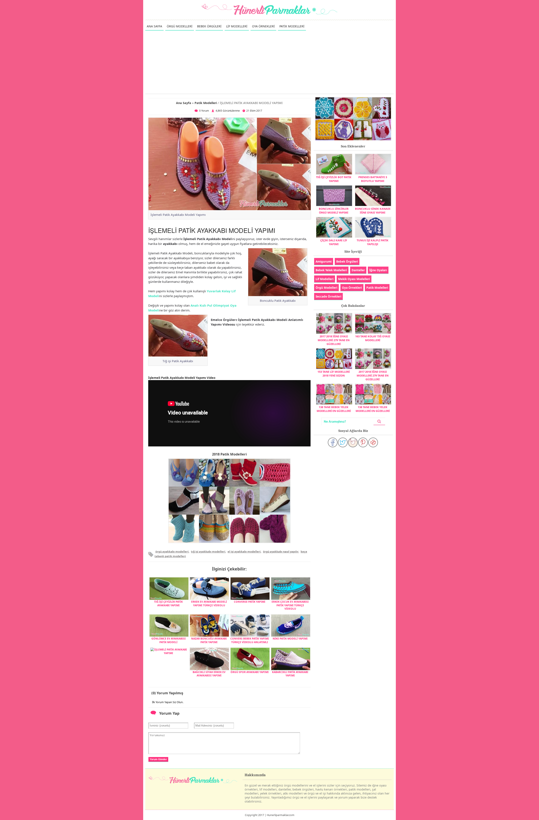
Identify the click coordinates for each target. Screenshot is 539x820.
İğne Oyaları (378, 270)
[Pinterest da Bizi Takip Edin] (363, 442)
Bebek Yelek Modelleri (331, 270)
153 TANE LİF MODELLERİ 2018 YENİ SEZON (334, 373)
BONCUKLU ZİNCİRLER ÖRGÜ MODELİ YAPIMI (333, 210)
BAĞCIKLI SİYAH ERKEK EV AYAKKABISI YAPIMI (209, 673)
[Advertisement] (269, 61)
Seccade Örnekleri (328, 296)
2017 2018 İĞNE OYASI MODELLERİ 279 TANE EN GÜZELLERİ (334, 340)
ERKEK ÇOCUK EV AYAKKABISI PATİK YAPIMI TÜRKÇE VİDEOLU (290, 605)
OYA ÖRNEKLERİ (263, 26)
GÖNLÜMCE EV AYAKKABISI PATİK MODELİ (168, 640)
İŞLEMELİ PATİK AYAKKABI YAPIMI (170, 651)
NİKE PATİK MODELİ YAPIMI (290, 638)
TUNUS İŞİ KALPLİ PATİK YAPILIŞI (372, 242)
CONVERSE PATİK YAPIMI (249, 602)
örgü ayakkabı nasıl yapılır (280, 551)
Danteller (358, 270)
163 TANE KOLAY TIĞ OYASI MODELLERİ (372, 338)
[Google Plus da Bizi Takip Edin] (373, 442)
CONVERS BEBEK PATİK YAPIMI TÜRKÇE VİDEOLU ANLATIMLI (249, 640)
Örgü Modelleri (326, 288)
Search (379, 421)
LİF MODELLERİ (236, 26)
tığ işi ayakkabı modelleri (208, 551)
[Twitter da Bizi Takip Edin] (343, 442)
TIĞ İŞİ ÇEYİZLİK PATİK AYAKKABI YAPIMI (168, 603)
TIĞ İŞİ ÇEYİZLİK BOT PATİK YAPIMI (333, 179)
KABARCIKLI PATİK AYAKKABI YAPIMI (290, 673)
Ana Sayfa (183, 103)
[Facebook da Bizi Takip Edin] (333, 442)
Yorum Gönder (158, 759)
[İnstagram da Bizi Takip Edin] (353, 442)
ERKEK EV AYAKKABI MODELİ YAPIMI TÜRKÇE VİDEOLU (209, 603)
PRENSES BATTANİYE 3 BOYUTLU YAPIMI (372, 179)
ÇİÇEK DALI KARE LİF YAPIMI (333, 242)
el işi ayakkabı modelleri (244, 551)
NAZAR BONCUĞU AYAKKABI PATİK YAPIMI (209, 640)
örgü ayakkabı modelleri (172, 551)
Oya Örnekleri (352, 288)
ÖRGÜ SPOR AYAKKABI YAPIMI (250, 672)
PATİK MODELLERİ (291, 26)
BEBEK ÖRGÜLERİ (209, 26)
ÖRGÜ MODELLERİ (179, 26)
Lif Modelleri (325, 279)
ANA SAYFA (154, 26)
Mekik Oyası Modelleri (354, 279)
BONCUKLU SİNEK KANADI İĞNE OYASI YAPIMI (372, 210)
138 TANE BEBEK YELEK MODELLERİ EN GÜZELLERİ (334, 409)
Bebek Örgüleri (347, 261)
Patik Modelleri (206, 103)
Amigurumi (324, 261)
